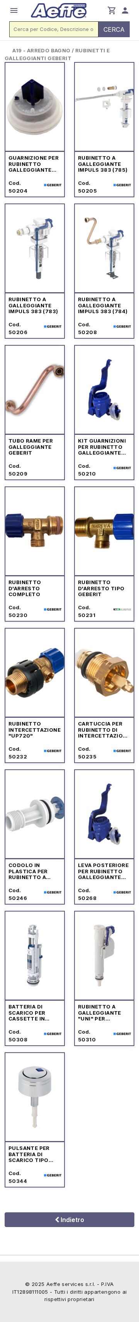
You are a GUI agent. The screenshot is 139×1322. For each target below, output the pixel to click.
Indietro (71, 1220)
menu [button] (14, 10)
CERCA (114, 29)
